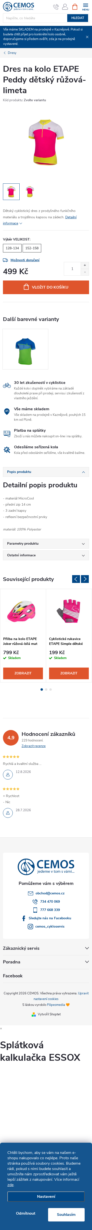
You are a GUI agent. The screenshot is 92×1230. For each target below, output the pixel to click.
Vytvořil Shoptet (49, 1014)
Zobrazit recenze (34, 746)
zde (10, 1185)
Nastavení (46, 1196)
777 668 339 (50, 910)
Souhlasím (66, 1214)
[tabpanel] (25, 349)
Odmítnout (25, 1213)
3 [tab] (50, 689)
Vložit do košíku (50, 287)
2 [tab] (46, 689)
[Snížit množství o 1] (85, 272)
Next (85, 579)
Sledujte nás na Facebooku (50, 918)
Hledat (77, 18)
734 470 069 (50, 901)
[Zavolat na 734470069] (56, 7)
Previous (76, 579)
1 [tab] (41, 689)
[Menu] (85, 6)
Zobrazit (23, 673)
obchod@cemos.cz (50, 893)
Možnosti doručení (25, 260)
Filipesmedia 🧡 (58, 1005)
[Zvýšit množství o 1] (85, 265)
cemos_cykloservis (50, 926)
